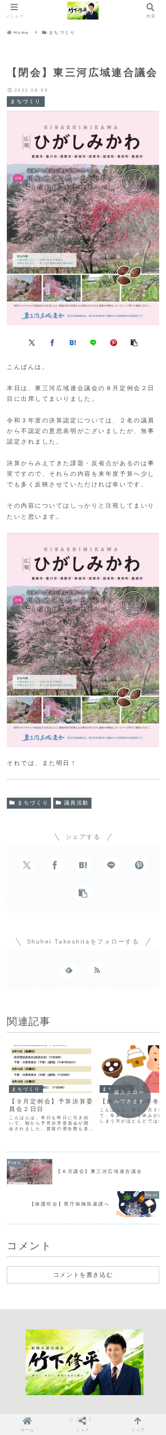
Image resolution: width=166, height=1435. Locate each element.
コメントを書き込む (83, 1275)
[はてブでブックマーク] (73, 342)
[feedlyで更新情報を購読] (68, 969)
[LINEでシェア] (93, 342)
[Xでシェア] (32, 342)
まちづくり (33, 803)
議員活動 (76, 803)
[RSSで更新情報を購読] (97, 969)
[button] (134, 342)
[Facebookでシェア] (52, 342)
